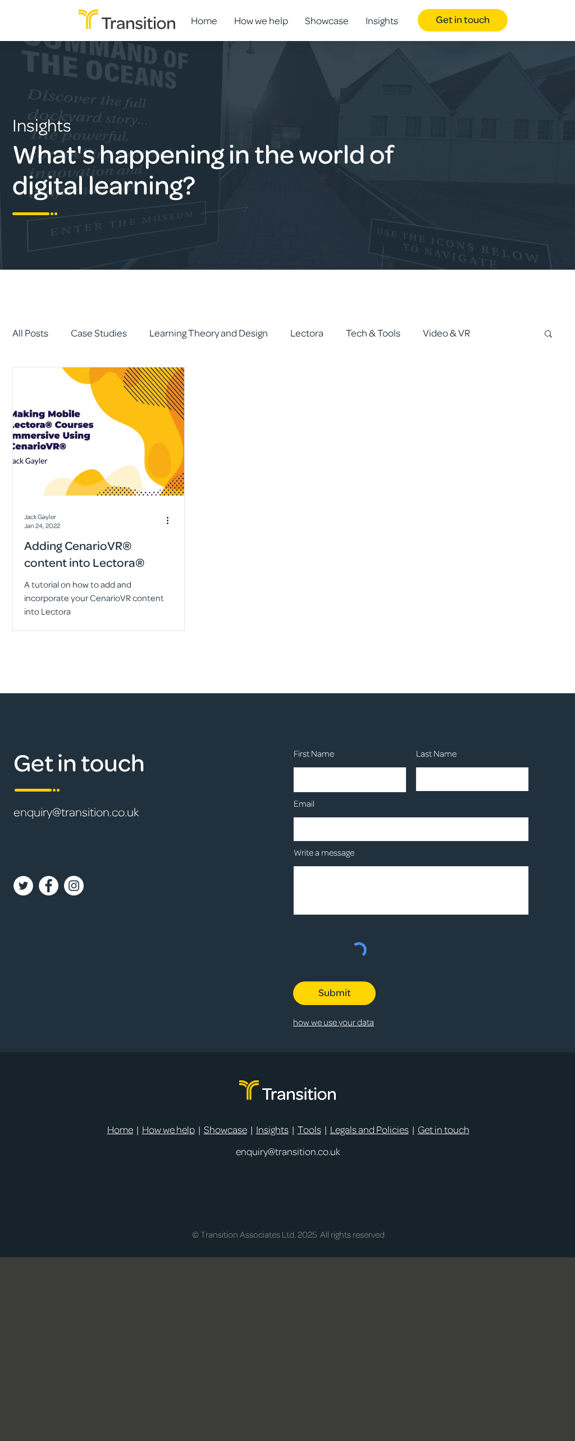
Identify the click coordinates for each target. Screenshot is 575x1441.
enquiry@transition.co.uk (76, 812)
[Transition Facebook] (48, 885)
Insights (272, 1129)
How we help (168, 1129)
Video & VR (446, 333)
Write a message (324, 852)
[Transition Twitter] (23, 885)
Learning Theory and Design (208, 333)
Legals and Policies (369, 1129)
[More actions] (171, 521)
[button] (548, 334)
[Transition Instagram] (74, 885)
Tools (309, 1129)
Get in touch (443, 1129)
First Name (314, 753)
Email (304, 803)
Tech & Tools (373, 333)
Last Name (436, 753)
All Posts (30, 333)
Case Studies (99, 333)
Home (120, 1129)
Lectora (306, 333)
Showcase (225, 1129)
